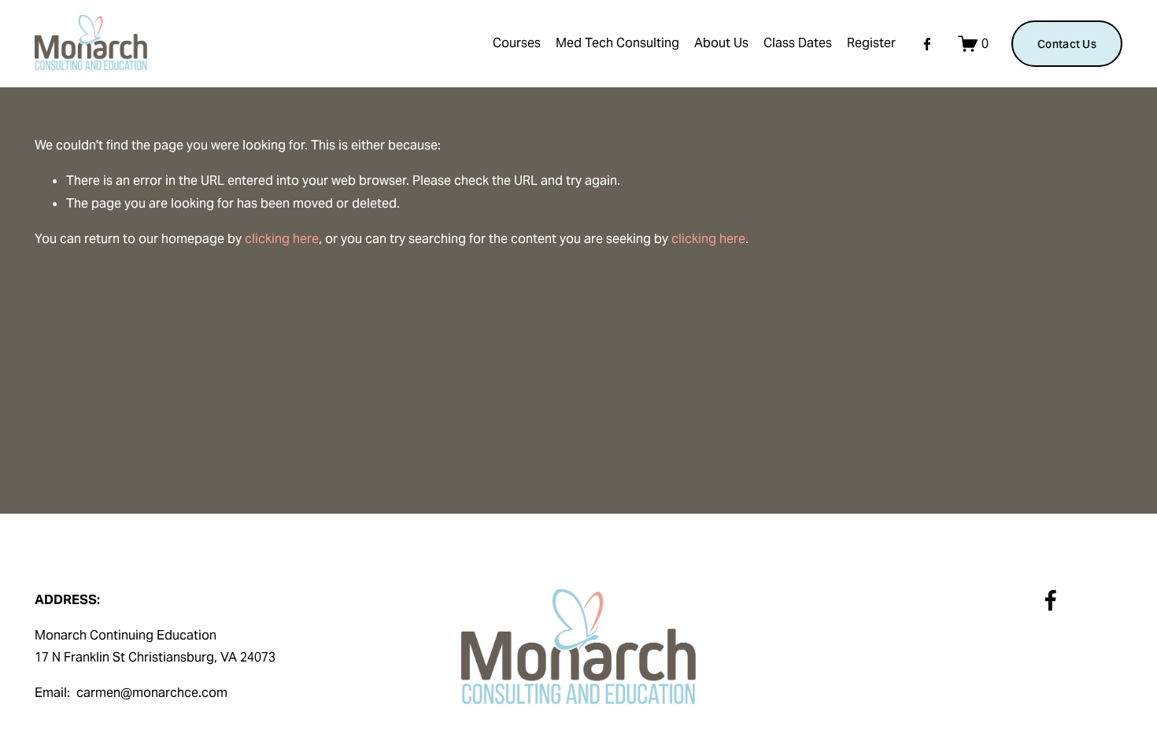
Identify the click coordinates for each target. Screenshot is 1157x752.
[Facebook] (927, 44)
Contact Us (1066, 44)
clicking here (282, 238)
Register (871, 43)
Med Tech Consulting (617, 43)
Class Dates (797, 43)
